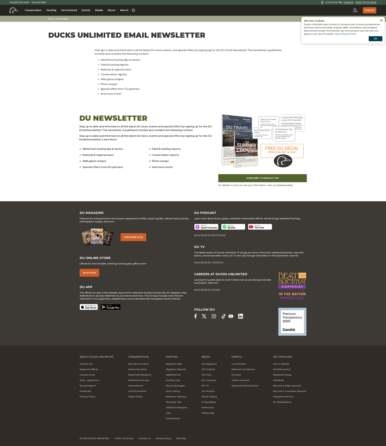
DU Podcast (208, 369)
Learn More (109, 139)
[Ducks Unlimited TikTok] (223, 316)
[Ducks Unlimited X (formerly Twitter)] (204, 316)
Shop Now (89, 272)
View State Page (365, 2)
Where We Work (137, 369)
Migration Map (19, 2)
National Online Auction (245, 385)
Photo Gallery (209, 396)
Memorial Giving (282, 374)
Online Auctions (241, 380)
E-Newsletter (209, 402)
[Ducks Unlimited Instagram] (213, 316)
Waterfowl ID (173, 374)
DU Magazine (209, 364)
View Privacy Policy (345, 34)
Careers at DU (87, 374)
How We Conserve (138, 364)
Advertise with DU (283, 396)
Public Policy (135, 396)
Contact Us (144, 438)
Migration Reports (176, 369)
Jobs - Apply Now (89, 380)
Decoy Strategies (175, 385)
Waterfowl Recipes (176, 407)
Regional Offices (89, 369)
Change (348, 2)
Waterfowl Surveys (138, 380)
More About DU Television (208, 262)
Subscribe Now (133, 237)
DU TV (205, 385)
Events (86, 10)
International (135, 385)
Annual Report (88, 385)
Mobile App (208, 413)
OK (375, 38)
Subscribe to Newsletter (262, 178)
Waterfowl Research (139, 374)
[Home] (14, 10)
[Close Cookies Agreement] (381, 20)
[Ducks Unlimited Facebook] (195, 316)
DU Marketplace (282, 402)
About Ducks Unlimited (97, 356)
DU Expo (236, 374)
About (111, 10)
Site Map (181, 438)
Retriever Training (176, 396)
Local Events (239, 364)
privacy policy (285, 185)
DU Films (207, 374)
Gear (168, 413)
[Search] (133, 10)
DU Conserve (209, 380)
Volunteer (39, 2)
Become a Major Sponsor (287, 385)
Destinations (173, 418)
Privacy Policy (87, 396)
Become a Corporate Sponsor (290, 391)
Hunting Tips (173, 380)
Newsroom (208, 407)
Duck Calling (173, 391)
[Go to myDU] (355, 10)
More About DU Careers (207, 289)
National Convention (243, 369)
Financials (85, 391)
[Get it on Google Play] (110, 307)
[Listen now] (206, 227)
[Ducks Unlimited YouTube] (230, 316)
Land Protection (137, 391)
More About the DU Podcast (210, 235)
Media (99, 10)
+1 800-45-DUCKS (123, 438)
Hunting (51, 10)
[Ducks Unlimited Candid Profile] (292, 321)
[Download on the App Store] (89, 307)
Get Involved (69, 10)
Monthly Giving (281, 369)
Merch (124, 10)
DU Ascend (208, 391)
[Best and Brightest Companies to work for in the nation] (292, 285)
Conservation (33, 10)
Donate (369, 10)
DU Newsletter (62, 19)
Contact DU (86, 364)
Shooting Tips (174, 402)
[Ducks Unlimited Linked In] (240, 316)
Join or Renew (281, 364)
